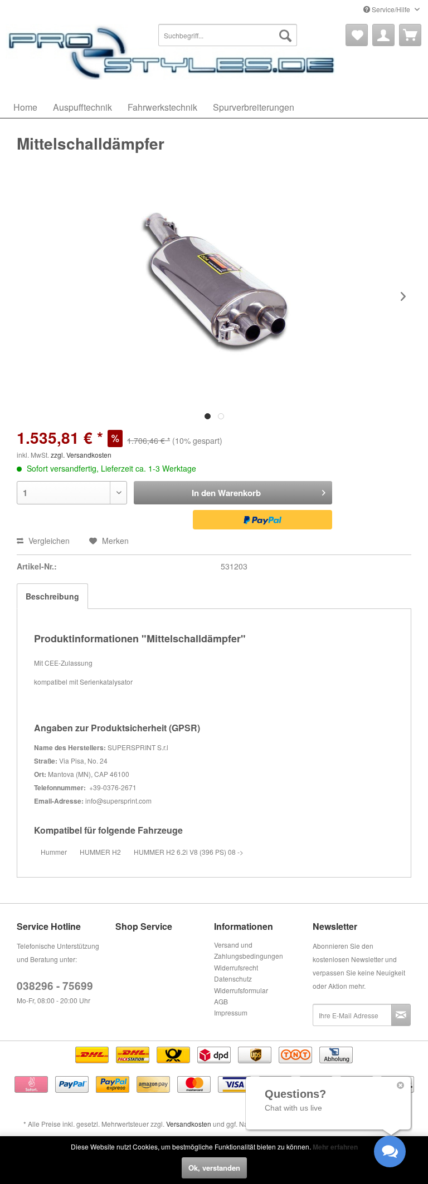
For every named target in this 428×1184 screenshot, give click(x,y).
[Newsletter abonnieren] (401, 1015)
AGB (221, 1001)
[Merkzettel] (357, 35)
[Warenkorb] (410, 35)
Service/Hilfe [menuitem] (391, 9)
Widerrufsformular (241, 990)
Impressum (230, 1012)
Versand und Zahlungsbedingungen (248, 950)
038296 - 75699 (55, 985)
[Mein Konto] (383, 35)
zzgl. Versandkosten (81, 454)
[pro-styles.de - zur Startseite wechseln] (173, 52)
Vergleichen (48, 540)
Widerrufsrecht (236, 967)
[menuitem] (228, 35)
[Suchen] (285, 35)
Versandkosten (188, 1123)
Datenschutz (233, 978)
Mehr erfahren (335, 1147)
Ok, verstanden (214, 1167)
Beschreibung (52, 596)
